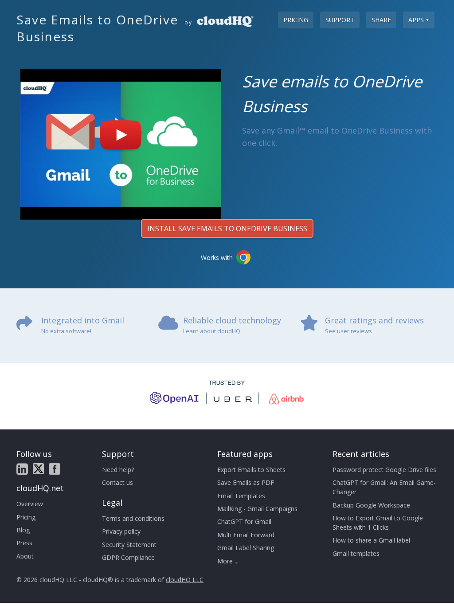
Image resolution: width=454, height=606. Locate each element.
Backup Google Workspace (371, 505)
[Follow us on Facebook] (54, 469)
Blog (23, 530)
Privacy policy (121, 531)
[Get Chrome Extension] (243, 257)
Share (381, 20)
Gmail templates (356, 553)
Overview (29, 504)
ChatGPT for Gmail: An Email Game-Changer (384, 487)
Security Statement (129, 544)
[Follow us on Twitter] (38, 468)
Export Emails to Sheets (251, 469)
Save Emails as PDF (245, 482)
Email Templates (241, 496)
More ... (228, 561)
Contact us (117, 482)
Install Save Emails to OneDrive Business (227, 228)
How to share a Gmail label (371, 540)
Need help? (118, 469)
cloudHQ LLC (185, 579)
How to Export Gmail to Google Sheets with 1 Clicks (378, 522)
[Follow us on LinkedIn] (22, 469)
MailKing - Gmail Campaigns (257, 508)
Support (339, 20)
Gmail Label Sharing (245, 547)
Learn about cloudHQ (211, 331)
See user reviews (348, 331)
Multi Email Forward (245, 535)
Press (24, 543)
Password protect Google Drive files (384, 469)
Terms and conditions (133, 518)
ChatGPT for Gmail (244, 521)
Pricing (295, 20)
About (25, 556)
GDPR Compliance (128, 557)
